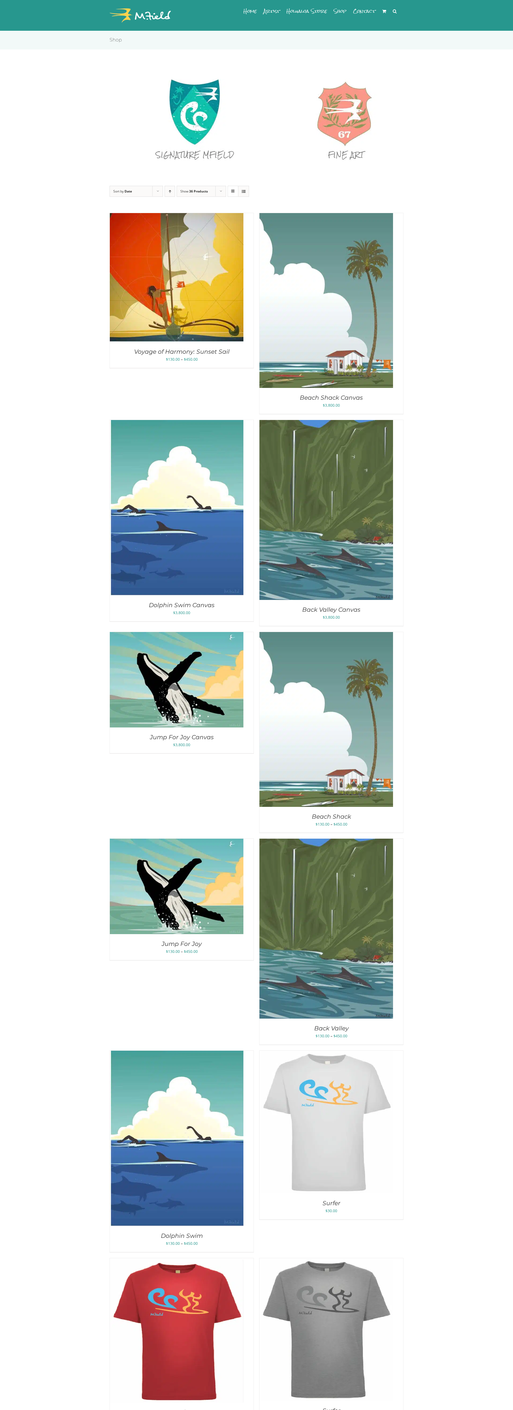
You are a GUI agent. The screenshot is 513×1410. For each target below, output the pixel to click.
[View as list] (243, 191)
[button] (395, 11)
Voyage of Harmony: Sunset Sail (182, 351)
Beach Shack (331, 816)
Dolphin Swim (182, 1235)
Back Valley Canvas (331, 609)
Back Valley (331, 1028)
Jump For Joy (182, 943)
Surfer (331, 1203)
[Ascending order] (170, 191)
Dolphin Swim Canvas (182, 605)
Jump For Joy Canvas (182, 737)
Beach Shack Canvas (331, 397)
